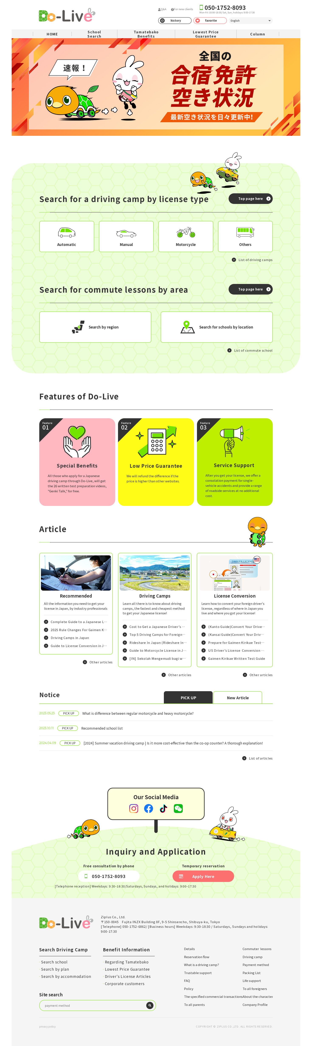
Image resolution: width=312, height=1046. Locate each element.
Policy (188, 988)
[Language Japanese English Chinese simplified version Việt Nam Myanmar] (251, 20)
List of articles (261, 758)
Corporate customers (125, 983)
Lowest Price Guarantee (206, 34)
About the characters (259, 996)
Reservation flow (196, 957)
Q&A (163, 9)
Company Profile (255, 1004)
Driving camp (253, 957)
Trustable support (198, 972)
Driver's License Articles (128, 976)
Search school (54, 962)
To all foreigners (255, 988)
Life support (252, 980)
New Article (238, 697)
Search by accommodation (66, 976)
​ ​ (116, 713)
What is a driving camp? (201, 964)
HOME (52, 34)
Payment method (256, 964)
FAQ (187, 980)
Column (257, 34)
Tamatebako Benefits (146, 34)
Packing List (252, 972)
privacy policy (47, 1026)
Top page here (250, 198)
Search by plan (55, 969)
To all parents (194, 1004)
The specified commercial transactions (213, 996)
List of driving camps (256, 259)
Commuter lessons (257, 948)
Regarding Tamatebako (127, 962)
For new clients (183, 9)
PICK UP (188, 697)
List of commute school (253, 350)
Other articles (101, 662)
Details (189, 948)
